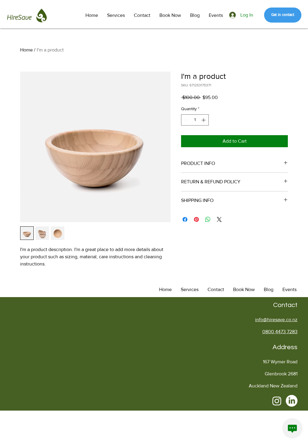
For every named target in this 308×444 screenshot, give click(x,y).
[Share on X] (219, 219)
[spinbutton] (194, 120)
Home (26, 49)
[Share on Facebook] (185, 219)
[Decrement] (185, 120)
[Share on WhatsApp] (207, 219)
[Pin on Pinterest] (196, 219)
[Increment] (204, 120)
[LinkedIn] (291, 401)
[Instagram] (277, 401)
